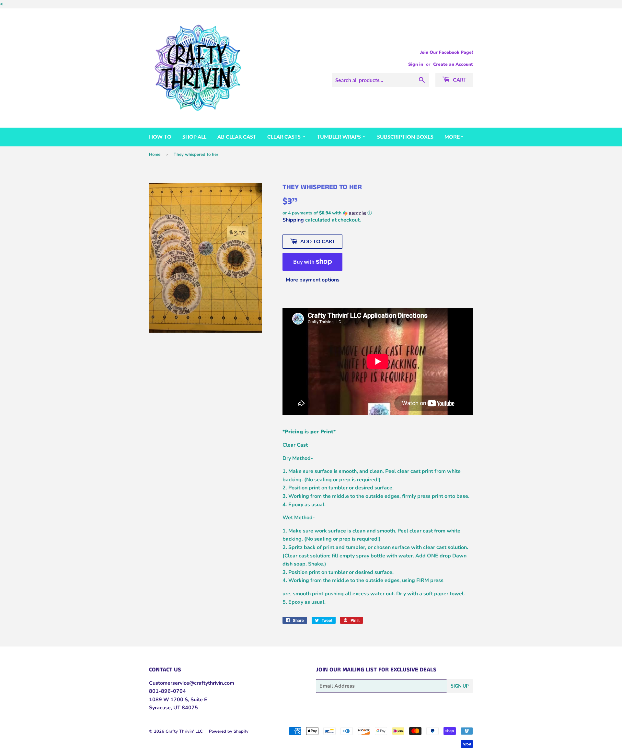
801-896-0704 (167, 691)
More (452, 137)
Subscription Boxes (405, 136)
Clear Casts (284, 136)
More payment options (313, 279)
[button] (377, 213)
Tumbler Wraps (339, 136)
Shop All (194, 136)
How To (160, 136)
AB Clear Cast (236, 136)
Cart (459, 79)
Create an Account (453, 64)
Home (154, 154)
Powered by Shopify (228, 731)
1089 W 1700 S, (169, 699)
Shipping (293, 219)
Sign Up (460, 686)
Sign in (415, 64)
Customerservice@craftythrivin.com (191, 683)
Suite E (198, 699)
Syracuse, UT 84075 (173, 707)
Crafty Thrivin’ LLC (184, 731)
